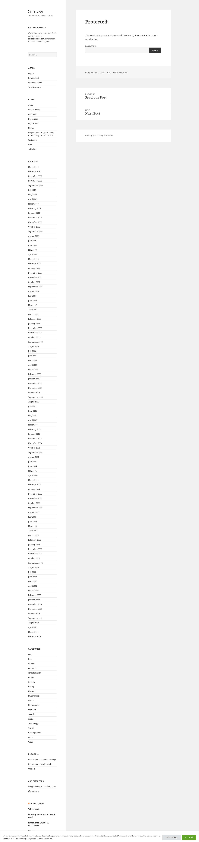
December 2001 (35, 604)
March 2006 (33, 369)
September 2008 (35, 231)
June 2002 (32, 576)
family (31, 677)
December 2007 (35, 273)
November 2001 (35, 609)
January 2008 (34, 268)
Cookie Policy (34, 109)
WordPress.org (34, 87)
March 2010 (33, 167)
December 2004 (35, 438)
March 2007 (33, 314)
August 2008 (33, 236)
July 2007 (32, 296)
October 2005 (34, 392)
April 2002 (32, 586)
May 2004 (32, 471)
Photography (34, 705)
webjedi (31, 769)
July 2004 (32, 461)
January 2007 (34, 323)
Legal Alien (33, 119)
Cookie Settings (171, 837)
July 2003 (32, 517)
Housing (31, 691)
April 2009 (32, 199)
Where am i (33, 809)
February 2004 (34, 484)
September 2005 (35, 397)
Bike (30, 659)
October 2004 (34, 448)
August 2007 (33, 291)
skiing (30, 719)
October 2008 (34, 227)
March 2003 (33, 535)
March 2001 (33, 632)
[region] (99, 836)
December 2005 (35, 383)
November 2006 (35, 332)
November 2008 (35, 222)
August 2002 (33, 567)
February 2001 (34, 636)
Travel (31, 728)
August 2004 (33, 457)
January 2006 (34, 378)
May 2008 (32, 250)
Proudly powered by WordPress (99, 135)
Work (30, 742)
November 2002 (35, 553)
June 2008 (32, 245)
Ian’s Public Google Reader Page (42, 759)
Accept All (189, 837)
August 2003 (33, 512)
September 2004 (35, 452)
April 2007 (32, 309)
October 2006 (34, 337)
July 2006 (32, 351)
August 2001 (33, 622)
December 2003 (35, 494)
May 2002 (32, 581)
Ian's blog (35, 11)
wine (30, 737)
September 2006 (35, 342)
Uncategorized (34, 732)
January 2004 (34, 489)
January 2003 (34, 544)
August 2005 (33, 402)
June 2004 (32, 466)
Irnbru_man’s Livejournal (39, 764)
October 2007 (34, 282)
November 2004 (35, 443)
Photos (31, 128)
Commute (32, 668)
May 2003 (32, 526)
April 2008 (32, 254)
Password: (91, 46)
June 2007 (32, 300)
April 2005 (32, 420)
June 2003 (32, 521)
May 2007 (32, 305)
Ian (109, 72)
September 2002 (35, 563)
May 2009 (32, 194)
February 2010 (34, 171)
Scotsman (32, 140)
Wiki (30, 144)
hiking (31, 686)
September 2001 (35, 618)
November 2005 (35, 388)
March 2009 (33, 204)
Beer (30, 654)
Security (32, 714)
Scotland (32, 709)
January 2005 (34, 434)
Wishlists (32, 149)
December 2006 (35, 328)
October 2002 (34, 558)
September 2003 (35, 507)
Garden (31, 682)
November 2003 (35, 498)
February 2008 (34, 263)
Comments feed (35, 82)
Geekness (32, 114)
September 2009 (35, 185)
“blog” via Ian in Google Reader (42, 786)
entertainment (34, 673)
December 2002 (35, 549)
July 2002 (32, 572)
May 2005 (32, 415)
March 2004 (33, 480)
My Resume (33, 123)
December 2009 (35, 176)
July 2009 (32, 190)
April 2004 (32, 475)
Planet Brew (33, 791)
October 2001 (34, 613)
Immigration (33, 696)
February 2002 (34, 595)
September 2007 (35, 286)
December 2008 (35, 217)
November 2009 (35, 181)
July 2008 (32, 240)
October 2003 (34, 503)
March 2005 (33, 425)
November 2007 (35, 277)
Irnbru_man (37, 803)
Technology (33, 723)
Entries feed (33, 78)
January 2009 (34, 213)
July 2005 (32, 406)
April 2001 (32, 627)
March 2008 (33, 259)
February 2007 (34, 319)
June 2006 (32, 355)
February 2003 (34, 540)
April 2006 (32, 365)
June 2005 (32, 411)
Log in (31, 73)
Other (30, 700)
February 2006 (34, 374)
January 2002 (34, 599)
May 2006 (32, 360)
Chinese (31, 663)
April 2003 (32, 530)
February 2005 (34, 429)
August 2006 (33, 346)
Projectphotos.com (36, 39)
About (31, 105)
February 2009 (34, 208)
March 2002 (33, 590)
